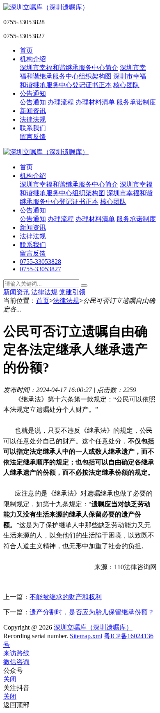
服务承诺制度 (136, 102)
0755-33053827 (40, 268)
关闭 (9, 679)
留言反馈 (33, 136)
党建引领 (72, 291)
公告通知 (33, 93)
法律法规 (33, 119)
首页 (26, 50)
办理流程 (61, 102)
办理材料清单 (95, 102)
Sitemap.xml (86, 635)
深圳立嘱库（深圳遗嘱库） (93, 627)
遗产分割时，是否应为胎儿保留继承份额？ (92, 612)
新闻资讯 (33, 110)
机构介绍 (33, 58)
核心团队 (126, 84)
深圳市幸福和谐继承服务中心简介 (69, 67)
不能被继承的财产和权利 (66, 596)
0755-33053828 (40, 261)
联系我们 (33, 128)
